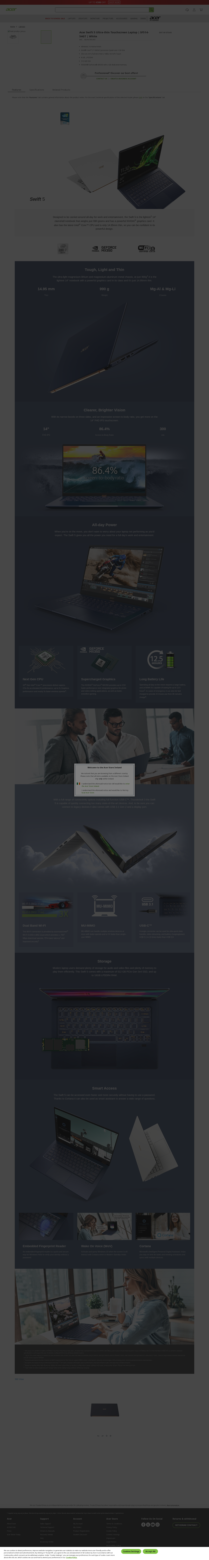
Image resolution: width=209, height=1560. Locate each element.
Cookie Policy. (71, 1557)
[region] (104, 1553)
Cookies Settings (131, 1551)
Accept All (150, 1551)
